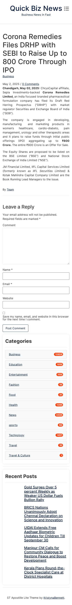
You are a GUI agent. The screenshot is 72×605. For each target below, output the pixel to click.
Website (8, 298)
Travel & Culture (19, 455)
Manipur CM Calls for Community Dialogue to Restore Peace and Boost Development (45, 554)
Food (12, 394)
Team (10, 189)
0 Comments (30, 84)
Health (13, 405)
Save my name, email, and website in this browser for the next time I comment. (36, 318)
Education (15, 364)
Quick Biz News (36, 8)
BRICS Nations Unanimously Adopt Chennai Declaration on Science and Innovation (43, 513)
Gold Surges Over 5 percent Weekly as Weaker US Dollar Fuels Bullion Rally (43, 493)
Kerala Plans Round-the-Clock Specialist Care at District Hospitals (44, 572)
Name (8, 269)
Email (7, 284)
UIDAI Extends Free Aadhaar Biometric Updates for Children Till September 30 (44, 534)
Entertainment (18, 374)
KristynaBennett (54, 597)
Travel (13, 445)
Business (8, 76)
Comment (9, 225)
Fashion (14, 384)
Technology (16, 435)
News (12, 415)
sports (13, 425)
